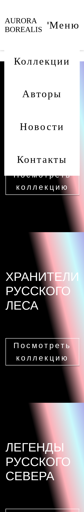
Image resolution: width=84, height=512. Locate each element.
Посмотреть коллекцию (42, 181)
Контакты (42, 159)
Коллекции (42, 61)
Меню (64, 25)
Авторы (42, 93)
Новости (42, 126)
